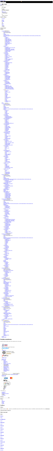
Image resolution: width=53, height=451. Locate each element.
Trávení (6, 95)
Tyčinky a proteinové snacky (7, 222)
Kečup (6, 164)
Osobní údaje (3, 395)
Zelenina (6, 155)
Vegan (14, 35)
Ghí (5, 148)
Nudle (6, 160)
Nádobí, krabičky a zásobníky (9, 87)
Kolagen (5, 190)
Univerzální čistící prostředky (9, 304)
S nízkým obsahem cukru (32, 35)
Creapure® (6, 210)
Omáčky (6, 44)
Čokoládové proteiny (8, 195)
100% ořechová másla (8, 116)
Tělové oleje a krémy (8, 291)
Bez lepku (16, 35)
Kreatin (5, 208)
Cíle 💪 (5, 89)
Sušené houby (7, 122)
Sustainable (9, 35)
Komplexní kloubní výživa (8, 250)
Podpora (5, 360)
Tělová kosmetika (7, 77)
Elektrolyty (6, 54)
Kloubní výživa (7, 64)
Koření (6, 137)
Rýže (6, 158)
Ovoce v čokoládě (7, 131)
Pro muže (6, 68)
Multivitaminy (7, 240)
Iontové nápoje (7, 207)
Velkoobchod (5, 368)
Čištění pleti (6, 287)
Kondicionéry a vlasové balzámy (9, 295)
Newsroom (5, 371)
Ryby (6, 153)
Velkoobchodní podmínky (5, 393)
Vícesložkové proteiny (8, 50)
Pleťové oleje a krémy (8, 285)
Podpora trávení (7, 69)
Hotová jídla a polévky (8, 151)
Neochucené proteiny (8, 193)
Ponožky (6, 273)
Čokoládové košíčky (8, 127)
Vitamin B (6, 241)
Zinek (6, 243)
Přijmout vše (8, 410)
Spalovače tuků (7, 60)
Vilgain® (5, 281)
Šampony (6, 294)
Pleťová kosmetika (6, 283)
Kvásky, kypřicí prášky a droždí (9, 142)
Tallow (40, 35)
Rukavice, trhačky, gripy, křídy (9, 88)
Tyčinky (6, 125)
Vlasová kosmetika (7, 79)
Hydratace (6, 101)
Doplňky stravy (6, 61)
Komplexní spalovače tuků (8, 232)
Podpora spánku (7, 70)
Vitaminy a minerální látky (8, 62)
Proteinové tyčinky (7, 223)
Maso (6, 152)
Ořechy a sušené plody (8, 39)
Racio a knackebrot (7, 162)
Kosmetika (5, 74)
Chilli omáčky (7, 166)
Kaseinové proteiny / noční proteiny (10, 220)
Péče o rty (6, 286)
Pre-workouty (7, 212)
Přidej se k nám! (4, 337)
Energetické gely (7, 228)
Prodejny (5, 362)
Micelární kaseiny (7, 187)
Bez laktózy (19, 35)
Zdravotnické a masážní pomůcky (8, 318)
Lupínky (6, 114)
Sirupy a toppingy (7, 133)
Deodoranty (6, 289)
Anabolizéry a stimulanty (8, 56)
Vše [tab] (2, 400)
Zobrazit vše (7, 53)
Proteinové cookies (7, 225)
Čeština (3, 26)
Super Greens (7, 246)
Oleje (6, 147)
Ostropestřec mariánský (8, 258)
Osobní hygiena (7, 78)
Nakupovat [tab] (3, 401)
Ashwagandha (7, 253)
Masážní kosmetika (7, 76)
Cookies (3, 394)
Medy (6, 135)
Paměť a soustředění (8, 97)
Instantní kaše (7, 113)
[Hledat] (1, 5)
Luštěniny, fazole (7, 159)
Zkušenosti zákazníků (6, 370)
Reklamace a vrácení (6, 367)
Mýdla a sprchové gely (8, 290)
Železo (6, 244)
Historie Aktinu (6, 369)
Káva (6, 170)
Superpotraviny (7, 63)
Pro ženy (5, 260)
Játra (6, 98)
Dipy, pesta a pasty (7, 168)
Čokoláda (6, 130)
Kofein (6, 214)
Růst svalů (6, 94)
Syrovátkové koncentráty (8, 181)
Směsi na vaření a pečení (8, 141)
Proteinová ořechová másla (8, 117)
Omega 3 (6, 255)
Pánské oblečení (7, 73)
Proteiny (6, 58)
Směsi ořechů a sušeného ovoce (9, 123)
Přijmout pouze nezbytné (4, 410)
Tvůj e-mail (3, 373)
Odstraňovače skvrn (8, 302)
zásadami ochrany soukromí (14, 374)
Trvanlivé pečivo (7, 161)
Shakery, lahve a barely (7, 309)
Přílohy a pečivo (6, 156)
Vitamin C (6, 242)
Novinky (5, 106)
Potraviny (5, 36)
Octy (6, 149)
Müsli (6, 112)
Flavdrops (6, 136)
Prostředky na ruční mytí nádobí (9, 305)
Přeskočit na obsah (2, 0)
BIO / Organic (5, 35)
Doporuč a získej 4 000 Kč (7, 363)
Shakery (6, 311)
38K (5, 387)
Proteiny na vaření (7, 51)
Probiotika (6, 263)
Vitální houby (7, 247)
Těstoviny (6, 157)
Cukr (6, 134)
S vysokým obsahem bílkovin (25, 35)
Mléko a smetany (7, 144)
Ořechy (6, 120)
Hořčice (6, 165)
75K (5, 388)
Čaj (5, 171)
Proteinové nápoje (7, 48)
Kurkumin (6, 259)
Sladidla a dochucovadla (7, 132)
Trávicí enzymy (7, 264)
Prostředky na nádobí (8, 83)
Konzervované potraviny (7, 150)
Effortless (37, 35)
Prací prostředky (7, 82)
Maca (6, 252)
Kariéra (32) (5, 361)
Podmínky (3, 392)
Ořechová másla (7, 38)
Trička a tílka (7, 272)
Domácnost (5, 80)
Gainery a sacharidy (8, 59)
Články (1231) (4, 359)
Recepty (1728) (4, 375)
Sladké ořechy (7, 129)
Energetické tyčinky (8, 224)
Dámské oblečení (7, 72)
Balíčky (3, 336)
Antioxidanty (7, 67)
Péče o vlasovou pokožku (8, 296)
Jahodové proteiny (7, 196)
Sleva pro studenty (6, 364)
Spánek (6, 96)
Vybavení (5, 84)
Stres (6, 92)
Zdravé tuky (6, 65)
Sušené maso (7, 128)
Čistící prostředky (6, 303)
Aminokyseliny (7, 57)
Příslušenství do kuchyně (8, 86)
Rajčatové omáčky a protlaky (9, 167)
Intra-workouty (7, 213)
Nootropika (6, 66)
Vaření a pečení (7, 41)
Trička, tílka (6, 275)
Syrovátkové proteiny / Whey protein (10, 47)
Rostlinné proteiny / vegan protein (8, 183)
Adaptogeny (5, 251)
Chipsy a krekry (7, 126)
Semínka (6, 121)
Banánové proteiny (7, 197)
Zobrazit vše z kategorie (7, 104)
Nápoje (6, 45)
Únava (6, 99)
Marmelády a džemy (8, 138)
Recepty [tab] (3, 402)
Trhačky (6, 317)
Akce (4, 33)
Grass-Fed (12, 35)
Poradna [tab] (3, 403)
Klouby (6, 93)
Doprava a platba (6, 366)
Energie (6, 100)
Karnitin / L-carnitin (8, 231)
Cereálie (5, 109)
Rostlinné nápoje (7, 173)
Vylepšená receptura (6, 107)
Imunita (6, 91)
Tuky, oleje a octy (7, 42)
